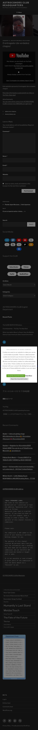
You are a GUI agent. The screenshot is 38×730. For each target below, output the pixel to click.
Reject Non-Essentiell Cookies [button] (19, 379)
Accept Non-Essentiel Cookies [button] (16, 375)
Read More (28, 376)
